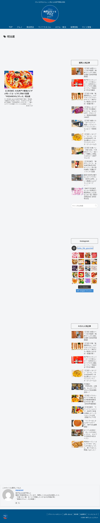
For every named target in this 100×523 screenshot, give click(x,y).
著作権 (76, 514)
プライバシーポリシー (55, 514)
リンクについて (92, 514)
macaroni (19, 490)
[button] (96, 205)
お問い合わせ (68, 514)
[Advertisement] (34, 53)
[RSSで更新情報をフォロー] (19, 503)
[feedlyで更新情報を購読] (16, 503)
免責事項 (83, 514)
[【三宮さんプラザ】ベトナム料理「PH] (75, 274)
